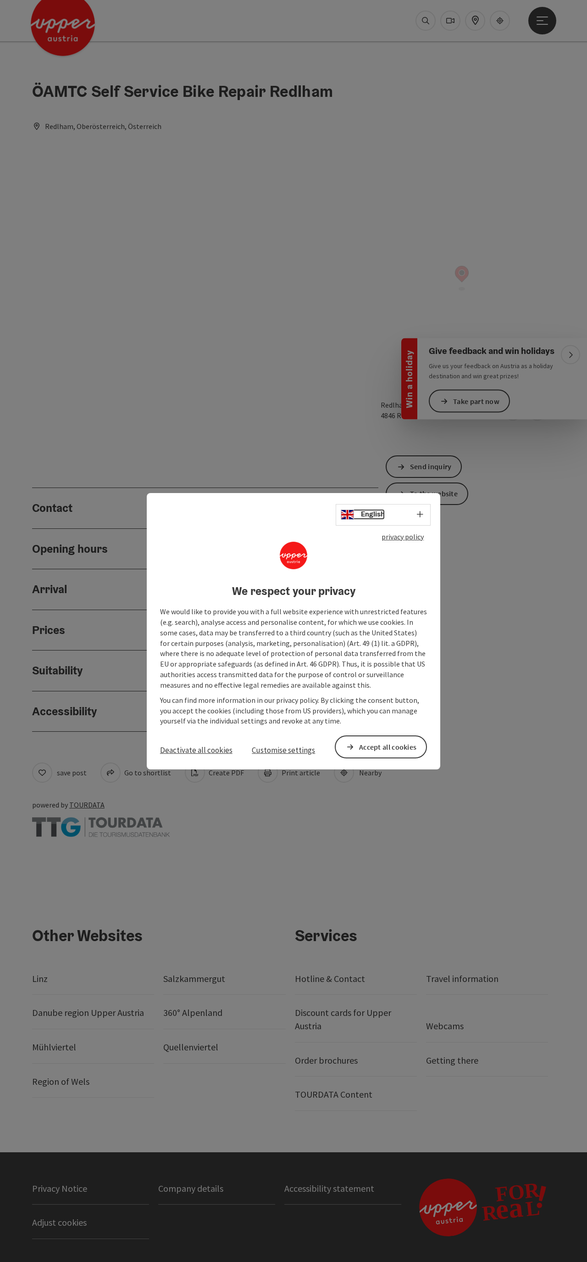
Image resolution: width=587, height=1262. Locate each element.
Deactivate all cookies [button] (196, 750)
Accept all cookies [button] (387, 746)
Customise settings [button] (283, 750)
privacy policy (403, 536)
